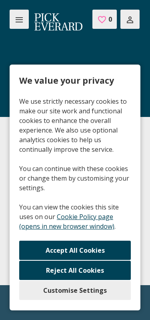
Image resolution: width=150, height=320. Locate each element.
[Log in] (130, 19)
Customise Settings (75, 290)
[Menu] (19, 19)
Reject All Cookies (75, 270)
